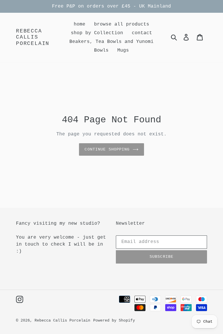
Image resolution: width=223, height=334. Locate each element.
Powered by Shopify (114, 320)
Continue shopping (107, 149)
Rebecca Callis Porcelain (32, 37)
